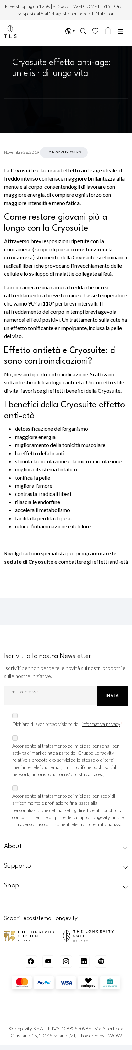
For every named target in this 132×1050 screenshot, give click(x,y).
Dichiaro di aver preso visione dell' (67, 724)
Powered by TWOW (101, 1035)
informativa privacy (101, 724)
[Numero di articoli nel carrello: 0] (108, 31)
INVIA (112, 696)
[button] (84, 32)
